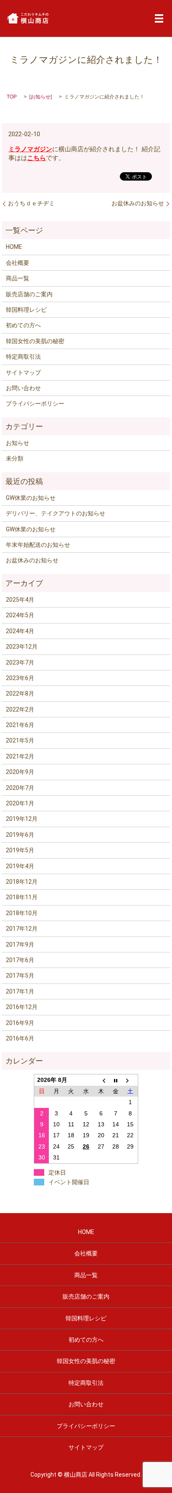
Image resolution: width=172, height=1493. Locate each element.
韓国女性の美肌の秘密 (35, 341)
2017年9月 (20, 944)
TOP (12, 97)
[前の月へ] (101, 1080)
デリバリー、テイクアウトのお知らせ (55, 513)
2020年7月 (20, 787)
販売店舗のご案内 (29, 294)
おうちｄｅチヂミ (31, 203)
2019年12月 (22, 818)
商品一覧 (17, 278)
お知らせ (40, 97)
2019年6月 (20, 834)
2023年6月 (20, 678)
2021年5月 (20, 740)
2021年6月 (20, 725)
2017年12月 (22, 928)
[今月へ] (115, 1080)
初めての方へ (23, 325)
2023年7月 (20, 662)
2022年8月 (20, 693)
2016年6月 (20, 1038)
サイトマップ (23, 372)
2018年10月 (22, 913)
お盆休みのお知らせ (137, 203)
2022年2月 (20, 709)
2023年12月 (22, 646)
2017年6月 (20, 960)
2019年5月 (20, 850)
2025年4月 (20, 599)
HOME (14, 246)
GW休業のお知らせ (31, 497)
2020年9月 (20, 771)
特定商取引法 (23, 356)
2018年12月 (22, 881)
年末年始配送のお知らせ (38, 544)
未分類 (14, 458)
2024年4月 (20, 631)
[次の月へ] (130, 1080)
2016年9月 (20, 1022)
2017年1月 (20, 991)
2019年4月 (20, 866)
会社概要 (17, 262)
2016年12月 (22, 1007)
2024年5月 (20, 615)
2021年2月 (20, 756)
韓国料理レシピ (26, 309)
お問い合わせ (23, 388)
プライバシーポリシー (35, 403)
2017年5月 (20, 975)
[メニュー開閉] (159, 18)
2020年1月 (20, 803)
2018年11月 (22, 897)
